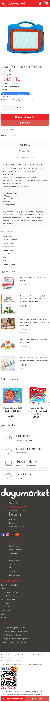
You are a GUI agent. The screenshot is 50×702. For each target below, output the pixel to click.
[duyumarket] (16, 3)
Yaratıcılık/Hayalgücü (13, 199)
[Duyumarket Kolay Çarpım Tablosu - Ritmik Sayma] (8, 345)
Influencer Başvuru (17, 527)
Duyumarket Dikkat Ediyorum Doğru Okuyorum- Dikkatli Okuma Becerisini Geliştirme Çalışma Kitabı (33, 299)
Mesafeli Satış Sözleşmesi (11, 596)
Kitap (5, 257)
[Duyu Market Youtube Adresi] (17, 536)
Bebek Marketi (8, 250)
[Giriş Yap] (40, 4)
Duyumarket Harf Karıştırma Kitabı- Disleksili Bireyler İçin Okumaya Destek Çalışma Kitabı (34, 322)
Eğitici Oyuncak (8, 236)
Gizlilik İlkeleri (7, 610)
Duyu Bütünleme (9, 247)
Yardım (3, 588)
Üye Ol (13, 523)
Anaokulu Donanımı (10, 240)
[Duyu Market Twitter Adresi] (12, 536)
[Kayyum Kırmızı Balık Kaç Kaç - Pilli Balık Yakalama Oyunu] (12, 395)
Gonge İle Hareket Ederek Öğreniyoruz (17, 638)
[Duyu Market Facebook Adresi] (3, 536)
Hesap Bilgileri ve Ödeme (11, 592)
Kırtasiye (6, 261)
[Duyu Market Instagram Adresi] (8, 536)
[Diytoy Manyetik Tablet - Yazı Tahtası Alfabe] (8, 283)
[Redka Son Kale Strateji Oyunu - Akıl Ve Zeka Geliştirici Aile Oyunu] (37, 395)
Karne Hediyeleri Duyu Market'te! (15, 631)
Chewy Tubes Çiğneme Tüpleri (14, 628)
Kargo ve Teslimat (8, 599)
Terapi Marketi (8, 243)
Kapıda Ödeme (7, 607)
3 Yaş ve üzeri (10, 205)
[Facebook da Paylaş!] (10, 135)
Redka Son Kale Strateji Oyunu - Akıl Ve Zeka (37, 411)
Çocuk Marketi (8, 254)
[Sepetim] (46, 4)
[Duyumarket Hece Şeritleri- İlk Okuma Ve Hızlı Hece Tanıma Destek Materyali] (8, 363)
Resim (7, 196)
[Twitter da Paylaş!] (15, 135)
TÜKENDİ (25, 122)
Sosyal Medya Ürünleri (9, 585)
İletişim (15, 514)
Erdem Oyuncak (6, 75)
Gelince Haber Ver (26, 117)
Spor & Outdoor (9, 264)
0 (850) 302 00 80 (17, 506)
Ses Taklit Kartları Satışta (12, 635)
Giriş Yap (13, 519)
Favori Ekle (10, 130)
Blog (2, 614)
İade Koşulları (7, 603)
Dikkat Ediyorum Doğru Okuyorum (15, 642)
